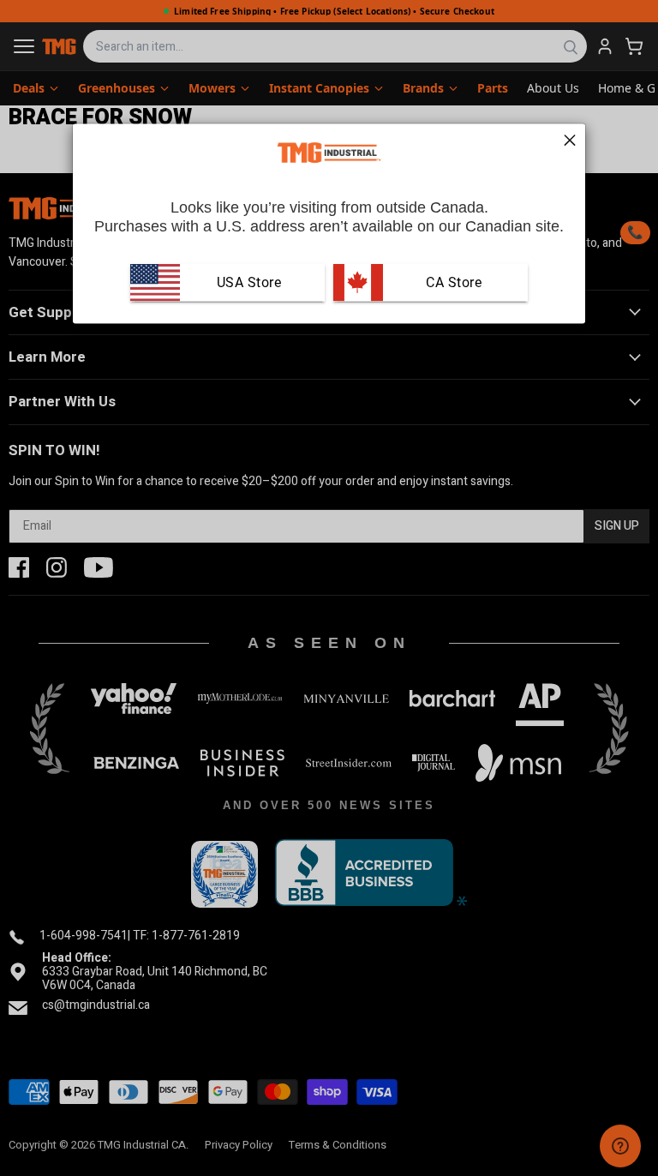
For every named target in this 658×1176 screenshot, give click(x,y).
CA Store (452, 281)
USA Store (249, 281)
